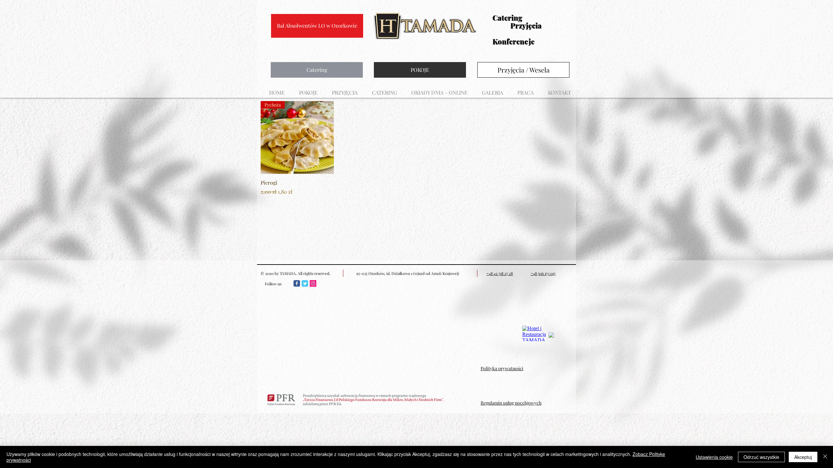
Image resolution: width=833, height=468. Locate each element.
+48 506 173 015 (543, 273)
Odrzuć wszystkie (761, 457)
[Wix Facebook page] (297, 283)
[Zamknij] (825, 457)
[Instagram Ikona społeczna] (313, 283)
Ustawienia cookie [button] (714, 457)
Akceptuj (803, 457)
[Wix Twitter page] (305, 283)
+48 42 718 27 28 (499, 273)
